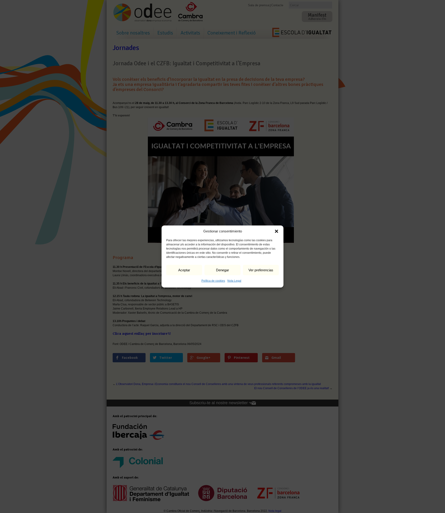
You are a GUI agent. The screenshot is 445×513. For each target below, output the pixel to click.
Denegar (222, 270)
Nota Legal (234, 280)
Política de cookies (213, 280)
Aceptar (184, 270)
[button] (276, 231)
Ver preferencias (260, 270)
